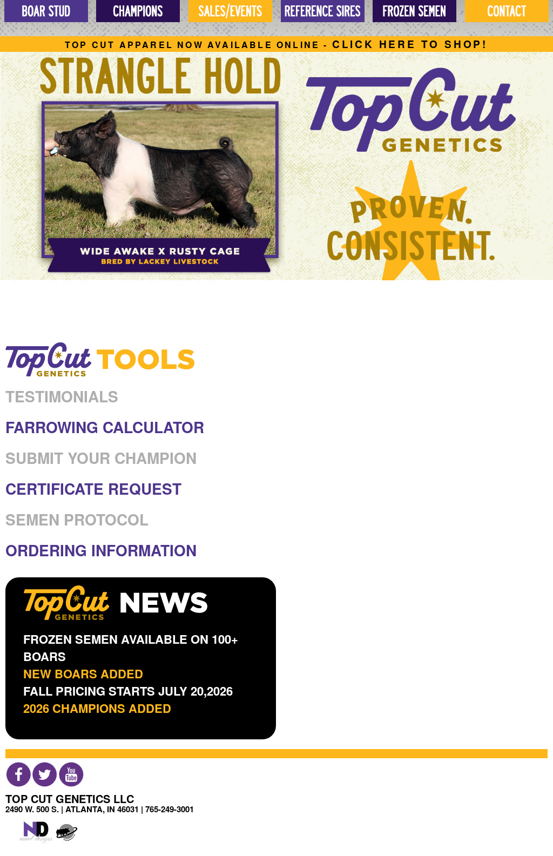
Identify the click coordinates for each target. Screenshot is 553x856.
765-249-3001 (169, 809)
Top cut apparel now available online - (276, 44)
